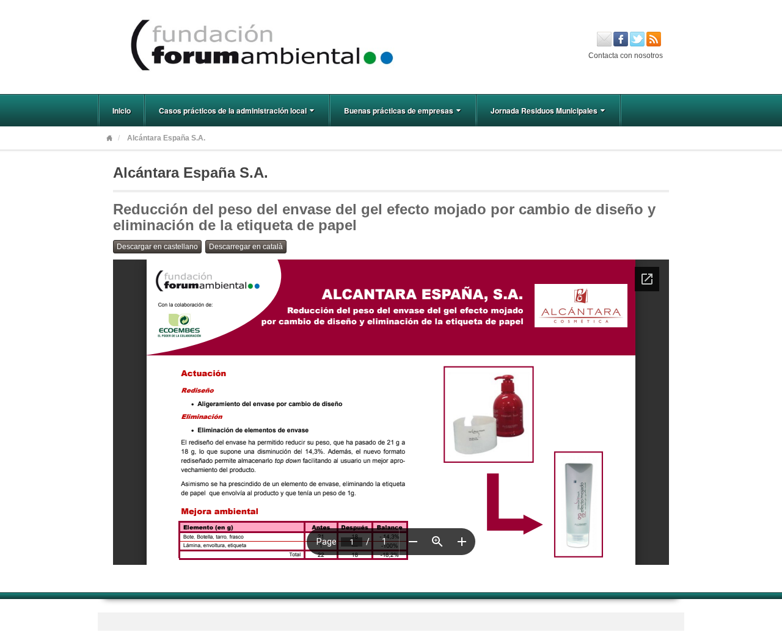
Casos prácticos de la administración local (233, 110)
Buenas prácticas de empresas (398, 110)
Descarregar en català (246, 246)
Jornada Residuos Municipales (544, 110)
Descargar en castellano (157, 246)
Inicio (121, 110)
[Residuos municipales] (391, 46)
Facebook (620, 39)
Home (109, 138)
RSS (653, 39)
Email (604, 39)
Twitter (637, 39)
